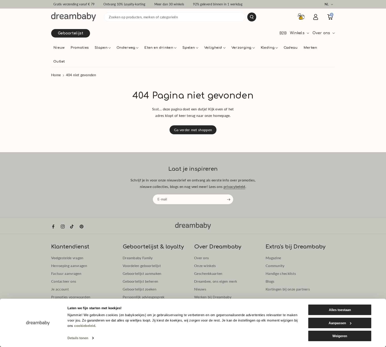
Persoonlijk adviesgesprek (144, 297)
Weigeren (339, 336)
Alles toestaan (340, 310)
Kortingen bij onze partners (288, 289)
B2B (283, 33)
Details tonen (77, 338)
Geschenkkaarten (208, 273)
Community (275, 265)
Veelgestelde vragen (67, 258)
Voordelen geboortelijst (142, 265)
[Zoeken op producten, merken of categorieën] (251, 17)
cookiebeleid (84, 326)
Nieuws (200, 289)
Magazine (273, 258)
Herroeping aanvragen (69, 265)
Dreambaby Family (138, 258)
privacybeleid (234, 186)
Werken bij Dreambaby (212, 297)
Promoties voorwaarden (70, 297)
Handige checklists (281, 273)
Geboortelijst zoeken (139, 289)
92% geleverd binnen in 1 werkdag (217, 4)
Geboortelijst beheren (140, 281)
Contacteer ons (63, 281)
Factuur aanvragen (66, 273)
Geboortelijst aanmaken (142, 273)
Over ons (201, 258)
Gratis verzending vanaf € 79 (73, 4)
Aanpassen (337, 323)
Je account (60, 289)
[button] (102, 48)
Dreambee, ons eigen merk (215, 281)
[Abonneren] (228, 199)
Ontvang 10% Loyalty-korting (124, 4)
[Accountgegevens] (316, 17)
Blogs (270, 281)
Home (56, 75)
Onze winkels (205, 265)
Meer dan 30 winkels (169, 4)
